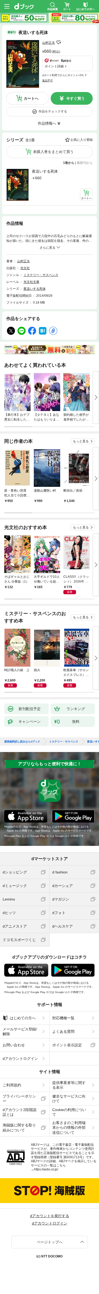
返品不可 (47, 80)
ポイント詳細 (54, 66)
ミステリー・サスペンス (40, 275)
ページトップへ (50, 1242)
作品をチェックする (53, 111)
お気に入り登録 (81, 140)
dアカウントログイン (20, 1058)
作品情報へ (47, 123)
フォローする (58, 42)
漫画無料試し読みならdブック (22, 741)
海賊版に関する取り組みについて (19, 1127)
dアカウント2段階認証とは (19, 1112)
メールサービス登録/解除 (20, 1031)
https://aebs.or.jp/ (46, 1169)
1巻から (68, 162)
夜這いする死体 (45, 171)
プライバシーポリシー (19, 1098)
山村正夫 (48, 43)
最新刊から (85, 162)
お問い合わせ (14, 1045)
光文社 (25, 268)
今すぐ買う (75, 98)
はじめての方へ (23, 1018)
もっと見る (81, 441)
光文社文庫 (31, 282)
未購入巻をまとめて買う (53, 152)
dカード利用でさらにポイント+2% (63, 75)
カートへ (31, 98)
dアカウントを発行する (49, 1216)
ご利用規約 (12, 1085)
